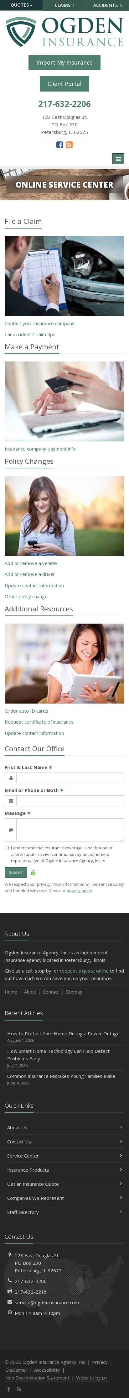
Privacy (100, 1362)
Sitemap (74, 992)
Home (11, 992)
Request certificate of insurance (39, 722)
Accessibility (47, 1370)
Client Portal (64, 83)
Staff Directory (23, 1212)
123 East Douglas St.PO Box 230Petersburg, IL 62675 (38, 1263)
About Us (17, 1127)
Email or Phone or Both (34, 790)
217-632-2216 (31, 1292)
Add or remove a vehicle (31, 563)
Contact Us (19, 1141)
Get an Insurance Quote (33, 1184)
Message (18, 813)
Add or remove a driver (30, 574)
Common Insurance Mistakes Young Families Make (61, 1079)
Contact (51, 992)
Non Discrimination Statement (37, 1377)
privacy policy (79, 891)
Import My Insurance (64, 62)
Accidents (106, 5)
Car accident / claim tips (30, 334)
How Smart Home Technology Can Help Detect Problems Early (58, 1058)
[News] (69, 144)
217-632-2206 (31, 1281)
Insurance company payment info (40, 449)
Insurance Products (28, 1170)
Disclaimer (16, 1370)
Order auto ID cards (26, 711)
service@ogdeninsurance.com (47, 1302)
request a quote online (84, 971)
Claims (63, 5)
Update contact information (34, 585)
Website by (92, 1377)
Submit (16, 872)
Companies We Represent (35, 1198)
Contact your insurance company (40, 323)
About (30, 992)
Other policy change (26, 596)
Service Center (23, 1156)
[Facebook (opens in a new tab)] (59, 144)
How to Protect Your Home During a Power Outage (63, 1036)
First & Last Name (29, 767)
